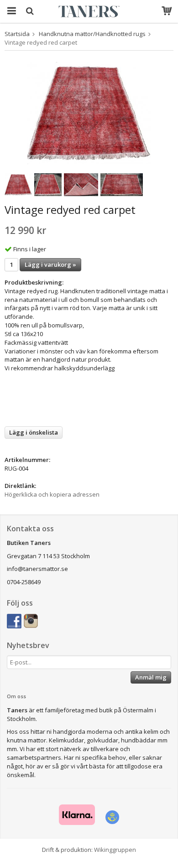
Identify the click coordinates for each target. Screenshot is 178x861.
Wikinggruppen (115, 849)
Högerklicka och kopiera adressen (52, 494)
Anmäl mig (151, 677)
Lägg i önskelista (33, 432)
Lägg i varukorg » (50, 264)
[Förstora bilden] (89, 113)
